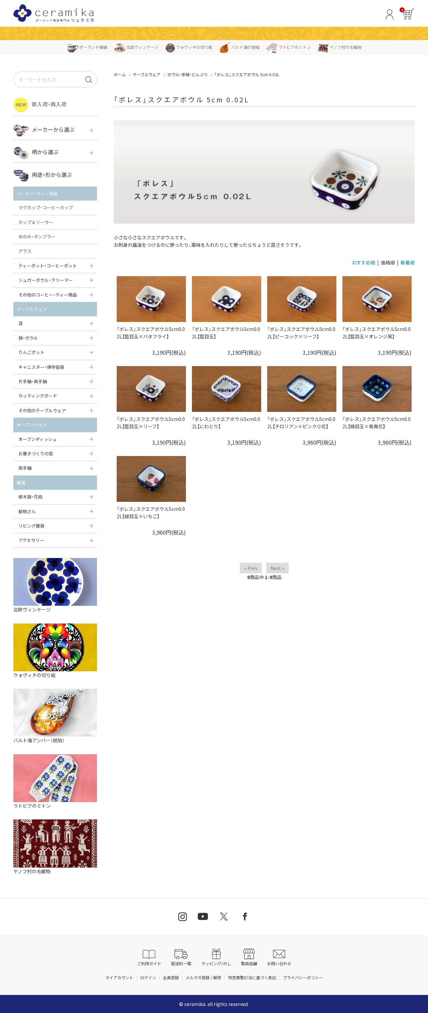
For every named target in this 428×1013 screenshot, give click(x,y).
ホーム (120, 74)
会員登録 (171, 977)
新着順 (408, 262)
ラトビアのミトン (295, 47)
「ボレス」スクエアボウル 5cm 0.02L (246, 74)
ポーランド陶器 (93, 47)
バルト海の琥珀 (245, 47)
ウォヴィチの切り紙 (194, 47)
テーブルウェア (146, 74)
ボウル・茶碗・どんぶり (188, 74)
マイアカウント (119, 977)
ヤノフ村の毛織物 (345, 47)
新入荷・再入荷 (49, 104)
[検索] (89, 79)
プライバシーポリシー (303, 977)
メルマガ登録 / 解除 (203, 977)
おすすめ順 (363, 262)
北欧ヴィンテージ (142, 47)
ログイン (148, 977)
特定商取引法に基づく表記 (252, 977)
